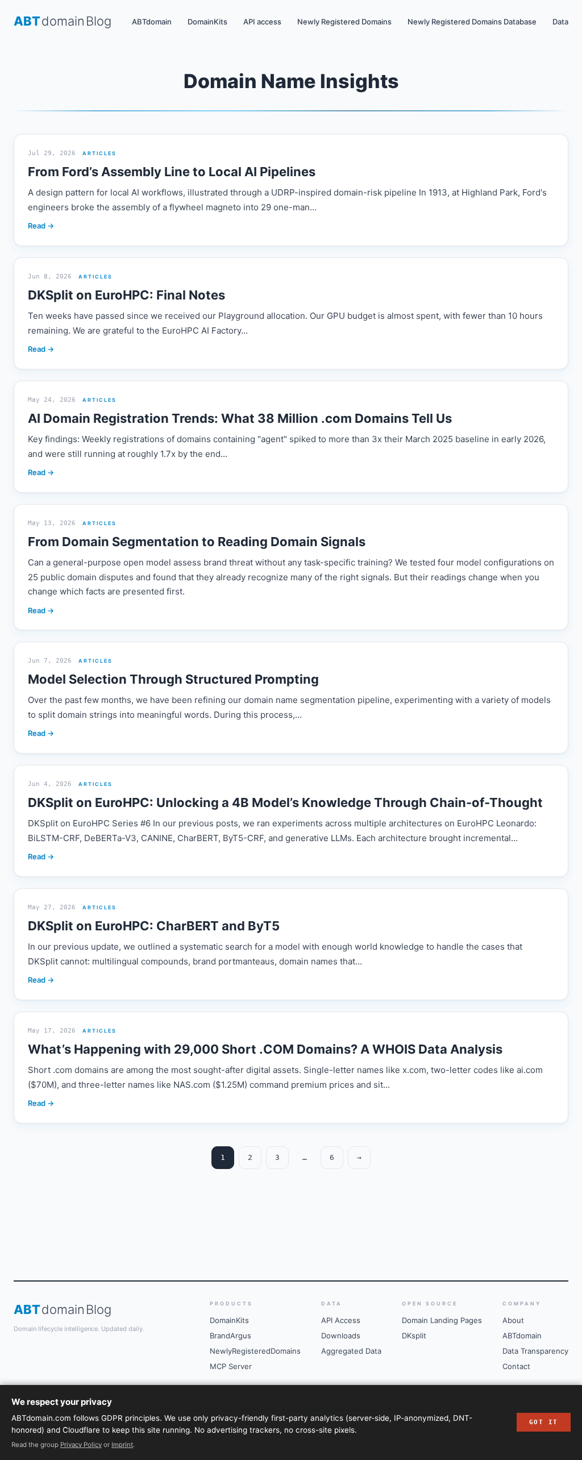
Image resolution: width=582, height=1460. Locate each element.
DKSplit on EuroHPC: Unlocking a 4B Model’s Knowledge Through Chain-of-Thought (285, 802)
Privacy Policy (81, 1445)
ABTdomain (152, 21)
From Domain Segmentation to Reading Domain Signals (196, 541)
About (513, 1320)
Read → (41, 225)
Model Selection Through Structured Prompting (173, 679)
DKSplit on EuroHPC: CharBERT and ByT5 (154, 925)
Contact (516, 1366)
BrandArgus (230, 1335)
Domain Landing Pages (442, 1320)
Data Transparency (535, 1350)
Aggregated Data (351, 1350)
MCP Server (231, 1366)
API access (262, 21)
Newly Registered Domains (344, 21)
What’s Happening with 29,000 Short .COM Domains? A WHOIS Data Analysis (265, 1049)
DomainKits (207, 21)
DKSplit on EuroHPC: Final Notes (126, 295)
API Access (340, 1320)
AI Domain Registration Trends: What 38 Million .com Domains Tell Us (240, 418)
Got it (543, 1422)
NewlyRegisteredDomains (255, 1350)
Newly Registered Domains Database (472, 21)
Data (560, 21)
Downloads (340, 1335)
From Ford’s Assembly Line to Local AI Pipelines (171, 171)
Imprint (122, 1445)
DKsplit (414, 1335)
